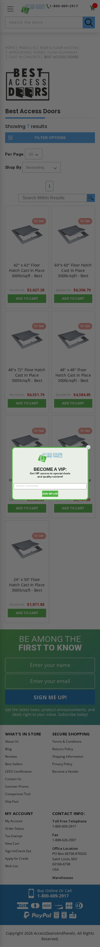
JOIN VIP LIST (50, 493)
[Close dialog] (88, 447)
